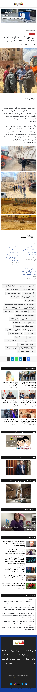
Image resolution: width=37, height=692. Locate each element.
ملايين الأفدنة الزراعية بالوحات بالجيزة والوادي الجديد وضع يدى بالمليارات (9, 402)
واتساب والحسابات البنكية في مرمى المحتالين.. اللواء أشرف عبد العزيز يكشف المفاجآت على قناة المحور (15, 569)
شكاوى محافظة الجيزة (12, 330)
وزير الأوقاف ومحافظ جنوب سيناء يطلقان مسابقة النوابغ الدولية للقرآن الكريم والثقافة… (28, 402)
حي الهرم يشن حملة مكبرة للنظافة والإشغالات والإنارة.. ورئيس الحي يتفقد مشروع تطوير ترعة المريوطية (12, 254)
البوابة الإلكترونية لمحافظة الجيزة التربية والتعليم (19, 304)
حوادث (17, 650)
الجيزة (32, 311)
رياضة (11, 650)
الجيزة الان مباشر (21, 311)
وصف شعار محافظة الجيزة (26, 351)
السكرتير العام (8, 311)
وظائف (11, 663)
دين (23, 659)
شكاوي (4, 663)
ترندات (17, 663)
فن (27, 654)
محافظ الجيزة (29, 333)
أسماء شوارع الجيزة (28, 297)
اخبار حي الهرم (29, 300)
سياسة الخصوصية (27, 689)
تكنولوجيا (5, 659)
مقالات (12, 654)
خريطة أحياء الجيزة (19, 322)
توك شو (5, 654)
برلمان (32, 654)
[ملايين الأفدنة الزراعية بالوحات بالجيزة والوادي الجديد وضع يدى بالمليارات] (9, 394)
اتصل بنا (7, 689)
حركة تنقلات (13, 319)
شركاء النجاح (20, 654)
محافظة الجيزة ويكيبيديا (26, 344)
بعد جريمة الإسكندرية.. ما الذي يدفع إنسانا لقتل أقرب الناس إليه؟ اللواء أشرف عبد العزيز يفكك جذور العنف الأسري (13, 543)
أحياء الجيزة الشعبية (28, 289)
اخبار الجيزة (14, 297)
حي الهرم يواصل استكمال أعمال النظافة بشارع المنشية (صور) (28, 271)
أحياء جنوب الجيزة (12, 289)
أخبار (34, 650)
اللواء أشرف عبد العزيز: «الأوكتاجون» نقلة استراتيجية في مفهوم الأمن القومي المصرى (13, 577)
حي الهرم (31, 322)
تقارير (33, 659)
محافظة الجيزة (19, 337)
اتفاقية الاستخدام (18, 689)
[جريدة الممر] (18, 3)
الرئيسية (32, 30)
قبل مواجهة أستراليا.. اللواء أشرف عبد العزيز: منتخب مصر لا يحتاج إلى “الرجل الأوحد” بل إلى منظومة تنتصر (13, 585)
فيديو (33, 663)
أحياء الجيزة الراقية (9, 286)
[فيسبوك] (28, 359)
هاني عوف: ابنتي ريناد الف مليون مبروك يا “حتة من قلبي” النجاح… (10, 421)
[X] (24, 359)
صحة (28, 659)
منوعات (12, 659)
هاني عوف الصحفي (11, 348)
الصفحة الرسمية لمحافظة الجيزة (24, 315)
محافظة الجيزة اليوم (12, 341)
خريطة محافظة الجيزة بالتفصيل (24, 326)
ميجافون (15, 678)
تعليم (18, 659)
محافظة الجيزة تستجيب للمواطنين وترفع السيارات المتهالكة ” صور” (29, 251)
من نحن (11, 689)
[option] (18, 522)
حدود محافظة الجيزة (27, 319)
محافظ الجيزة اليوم (15, 333)
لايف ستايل (25, 663)
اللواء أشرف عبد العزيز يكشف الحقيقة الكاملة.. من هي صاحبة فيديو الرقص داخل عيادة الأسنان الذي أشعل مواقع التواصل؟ (19, 527)
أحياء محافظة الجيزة (13, 293)
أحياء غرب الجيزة (28, 293)
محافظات (27, 30)
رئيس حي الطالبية (28, 330)
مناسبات (18, 667)
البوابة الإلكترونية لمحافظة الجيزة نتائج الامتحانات (19, 308)
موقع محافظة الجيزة (27, 348)
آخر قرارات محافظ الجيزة (26, 286)
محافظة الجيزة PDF (28, 341)
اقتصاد (28, 650)
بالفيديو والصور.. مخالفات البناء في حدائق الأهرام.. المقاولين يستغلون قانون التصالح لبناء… (28, 421)
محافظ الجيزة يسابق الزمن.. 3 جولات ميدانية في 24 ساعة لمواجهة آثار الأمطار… (28, 383)
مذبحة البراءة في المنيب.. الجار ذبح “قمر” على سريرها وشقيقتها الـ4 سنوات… (10, 383)
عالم (23, 650)
